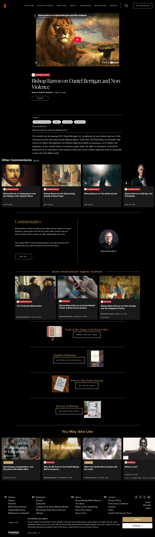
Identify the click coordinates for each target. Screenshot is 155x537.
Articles (29, 5)
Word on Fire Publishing (86, 506)
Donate (113, 5)
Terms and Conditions (118, 503)
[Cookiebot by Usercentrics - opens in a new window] (13, 532)
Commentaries (42, 75)
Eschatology (67, 122)
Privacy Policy (114, 500)
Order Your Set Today (86, 335)
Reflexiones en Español (18, 513)
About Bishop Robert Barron (88, 500)
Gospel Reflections (16, 509)
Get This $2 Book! (86, 386)
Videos (11, 500)
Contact (111, 497)
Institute (62, 5)
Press (110, 509)
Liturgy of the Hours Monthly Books (52, 506)
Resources (85, 5)
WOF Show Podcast (17, 506)
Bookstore (100, 5)
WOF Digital (147, 505)
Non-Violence (79, 122)
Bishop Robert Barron (42, 92)
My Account (142, 5)
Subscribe (41, 503)
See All (37, 161)
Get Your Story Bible (69, 411)
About (73, 5)
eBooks (39, 513)
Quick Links (80, 513)
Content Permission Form (119, 513)
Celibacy (56, 122)
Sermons (12, 503)
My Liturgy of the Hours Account (51, 509)
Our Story (79, 503)
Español (148, 508)
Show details (32, 533)
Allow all (137, 519)
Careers (112, 506)
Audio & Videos (45, 5)
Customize (136, 526)
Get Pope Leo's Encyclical (69, 360)
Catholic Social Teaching (42, 122)
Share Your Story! (83, 509)
